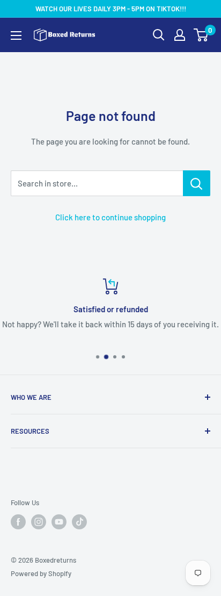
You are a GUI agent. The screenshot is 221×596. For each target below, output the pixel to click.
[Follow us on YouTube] (59, 521)
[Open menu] (16, 35)
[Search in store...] (196, 183)
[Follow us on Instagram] (38, 521)
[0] (201, 34)
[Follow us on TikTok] (79, 521)
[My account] (179, 35)
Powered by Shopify (41, 573)
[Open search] (159, 35)
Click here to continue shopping (110, 217)
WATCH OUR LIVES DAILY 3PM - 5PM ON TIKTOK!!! (110, 8)
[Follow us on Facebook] (18, 521)
